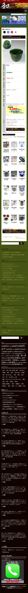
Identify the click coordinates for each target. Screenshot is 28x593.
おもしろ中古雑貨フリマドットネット (10, 266)
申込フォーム (5, 295)
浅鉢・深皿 (20, 360)
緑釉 (20, 37)
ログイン (4, 286)
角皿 (24, 362)
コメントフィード (20, 286)
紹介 (23, 298)
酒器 (22, 383)
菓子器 (17, 362)
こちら (19, 125)
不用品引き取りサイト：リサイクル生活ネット (12, 275)
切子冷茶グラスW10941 (7, 256)
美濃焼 (3, 362)
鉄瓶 (13, 385)
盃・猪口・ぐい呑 (13, 377)
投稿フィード (11, 286)
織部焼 (24, 360)
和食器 (13, 0)
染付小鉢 (3, 360)
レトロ (17, 0)
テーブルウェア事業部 (7, 268)
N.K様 (4, 506)
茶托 (7, 381)
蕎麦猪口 (18, 383)
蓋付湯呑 (21, 362)
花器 (3, 381)
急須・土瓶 (17, 372)
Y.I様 (4, 458)
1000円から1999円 (10, 37)
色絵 (7, 362)
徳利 (12, 372)
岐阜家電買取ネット (21, 277)
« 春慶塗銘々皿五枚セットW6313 (10, 237)
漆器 (22, 374)
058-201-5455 (9, 124)
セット (10, 353)
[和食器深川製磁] (14, 23)
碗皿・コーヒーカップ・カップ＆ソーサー (11, 379)
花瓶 (9, 362)
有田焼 (12, 358)
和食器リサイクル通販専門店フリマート (11, 586)
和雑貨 (10, 36)
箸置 (24, 379)
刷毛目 (7, 355)
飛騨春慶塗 (17, 364)
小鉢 (2, 358)
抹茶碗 (22, 372)
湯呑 (19, 374)
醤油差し (4, 385)
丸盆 (13, 353)
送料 (13, 298)
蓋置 (13, 383)
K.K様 (4, 482)
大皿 (15, 355)
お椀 (3, 370)
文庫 (3, 374)
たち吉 (7, 353)
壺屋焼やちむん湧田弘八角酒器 (17, 254)
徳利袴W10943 (5, 254)
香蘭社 (22, 364)
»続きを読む (12, 422)
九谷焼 (16, 353)
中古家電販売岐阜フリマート (8, 277)
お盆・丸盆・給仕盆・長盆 (12, 370)
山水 (6, 358)
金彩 (6, 364)
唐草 (12, 355)
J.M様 (4, 424)
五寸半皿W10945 (6, 252)
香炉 (24, 385)
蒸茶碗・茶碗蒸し (6, 383)
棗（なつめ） (9, 374)
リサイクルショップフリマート (9, 270)
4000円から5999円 (13, 351)
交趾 (15, 37)
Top (4, 0)
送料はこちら (9, 115)
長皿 (8, 364)
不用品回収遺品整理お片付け (8, 272)
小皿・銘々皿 (21, 356)
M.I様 (4, 435)
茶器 (13, 362)
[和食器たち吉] (22, 23)
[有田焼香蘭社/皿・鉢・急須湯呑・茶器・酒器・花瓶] (6, 23)
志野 (8, 358)
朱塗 (21, 358)
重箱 (9, 385)
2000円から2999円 (13, 349)
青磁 (13, 364)
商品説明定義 (13, 295)
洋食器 (8, 0)
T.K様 (4, 528)
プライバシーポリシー (14, 300)
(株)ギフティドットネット (8, 263)
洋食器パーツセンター (19, 279)
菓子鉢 (16, 381)
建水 (8, 372)
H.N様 (4, 445)
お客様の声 (4, 300)
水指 (15, 374)
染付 (23, 358)
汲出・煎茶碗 (12, 360)
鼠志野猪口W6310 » (20, 238)
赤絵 (4, 364)
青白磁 (10, 364)
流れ (19, 295)
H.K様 (4, 541)
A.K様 (4, 468)
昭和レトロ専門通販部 (7, 279)
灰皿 (17, 37)
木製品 (17, 358)
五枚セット (21, 353)
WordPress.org (5, 289)
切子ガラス (22, 370)
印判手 (10, 355)
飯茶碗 (20, 385)
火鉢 (3, 377)
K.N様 (4, 494)
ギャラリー (18, 298)
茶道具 (11, 381)
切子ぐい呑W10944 (16, 252)
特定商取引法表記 (6, 298)
